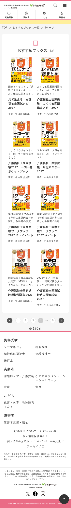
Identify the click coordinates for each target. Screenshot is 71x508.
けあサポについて (25, 431)
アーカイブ (34, 446)
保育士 (8, 360)
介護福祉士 (43, 353)
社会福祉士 (43, 347)
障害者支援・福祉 (16, 422)
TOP (5, 27)
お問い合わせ (48, 431)
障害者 (62, 17)
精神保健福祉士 (14, 353)
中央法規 (55, 441)
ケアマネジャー (14, 347)
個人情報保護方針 (34, 436)
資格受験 (9, 17)
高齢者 (26, 17)
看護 (7, 387)
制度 (39, 387)
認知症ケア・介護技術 (19, 376)
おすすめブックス (32, 50)
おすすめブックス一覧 (26, 27)
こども (44, 17)
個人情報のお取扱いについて (25, 441)
